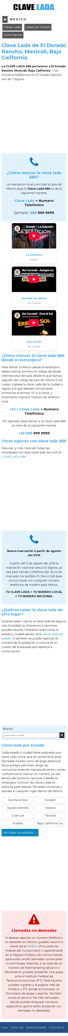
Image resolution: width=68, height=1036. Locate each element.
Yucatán (50, 800)
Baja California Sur (50, 823)
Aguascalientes (18, 808)
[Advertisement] (34, 118)
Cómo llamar (13, 35)
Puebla (18, 823)
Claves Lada (12, 27)
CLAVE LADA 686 (14, 456)
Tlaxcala (50, 815)
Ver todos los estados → (20, 832)
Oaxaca (50, 808)
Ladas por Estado (38, 27)
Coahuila (18, 815)
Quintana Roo (18, 800)
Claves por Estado (36, 1027)
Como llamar (56, 1027)
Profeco (32, 946)
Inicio (5, 1027)
